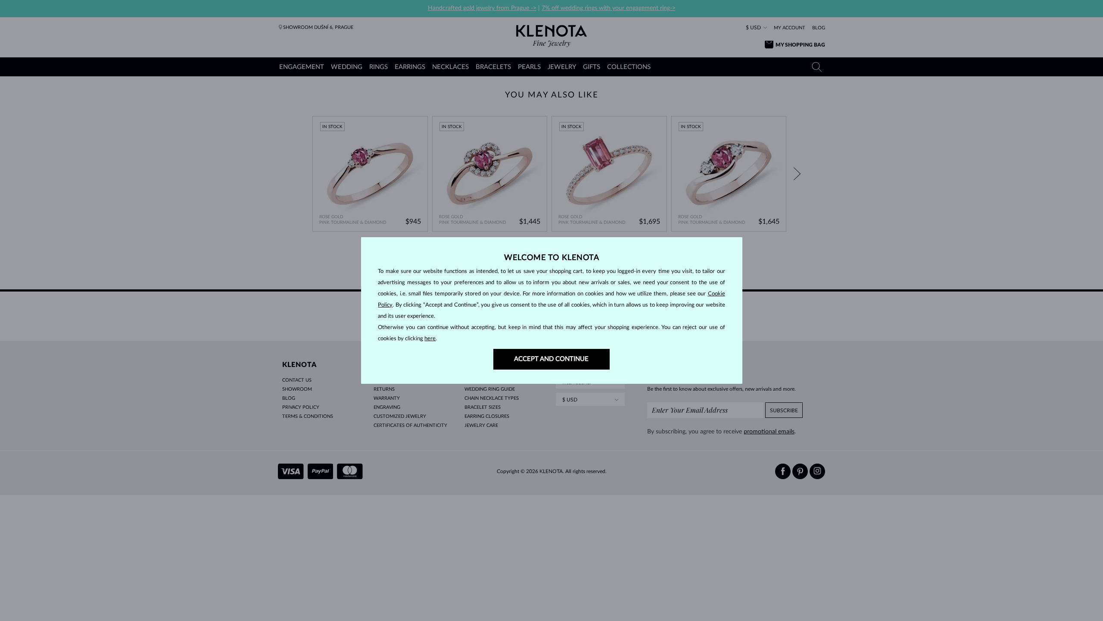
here (430, 339)
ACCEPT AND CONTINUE (551, 359)
